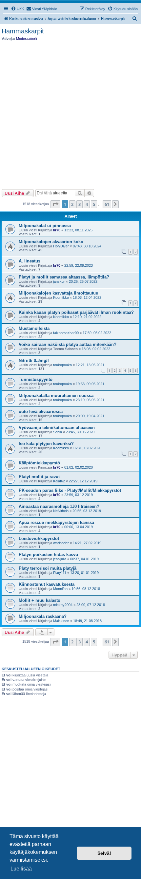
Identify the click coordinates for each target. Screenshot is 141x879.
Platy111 (59, 573)
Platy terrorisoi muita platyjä (47, 568)
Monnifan (60, 589)
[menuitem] (17, 9)
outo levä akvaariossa (41, 411)
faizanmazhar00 (66, 333)
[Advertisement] (70, 113)
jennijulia (59, 559)
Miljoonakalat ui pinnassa (45, 225)
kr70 (56, 230)
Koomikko (61, 297)
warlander (61, 543)
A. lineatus (29, 261)
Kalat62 (59, 481)
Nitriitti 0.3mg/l (34, 360)
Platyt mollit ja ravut (39, 476)
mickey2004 (62, 605)
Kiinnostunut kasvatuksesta (46, 584)
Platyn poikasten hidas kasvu (48, 554)
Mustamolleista (34, 328)
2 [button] (72, 204)
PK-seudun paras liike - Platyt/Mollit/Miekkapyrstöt (70, 490)
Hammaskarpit (23, 31)
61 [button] (107, 204)
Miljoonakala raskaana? (43, 616)
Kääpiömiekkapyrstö (39, 462)
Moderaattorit (26, 39)
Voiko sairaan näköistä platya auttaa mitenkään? (67, 344)
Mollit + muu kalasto (39, 600)
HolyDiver (61, 246)
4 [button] (87, 204)
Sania (57, 432)
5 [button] (94, 204)
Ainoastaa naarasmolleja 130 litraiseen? (59, 506)
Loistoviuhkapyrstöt (39, 538)
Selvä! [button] (104, 853)
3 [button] (79, 204)
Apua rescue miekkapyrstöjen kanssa (56, 522)
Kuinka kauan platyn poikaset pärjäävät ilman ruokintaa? (76, 312)
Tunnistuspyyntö (35, 379)
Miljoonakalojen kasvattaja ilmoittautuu (58, 293)
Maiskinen (61, 621)
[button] (55, 204)
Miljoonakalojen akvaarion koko (51, 241)
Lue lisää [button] (21, 868)
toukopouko (62, 365)
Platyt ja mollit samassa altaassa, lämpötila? (64, 277)
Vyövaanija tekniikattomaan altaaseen (57, 427)
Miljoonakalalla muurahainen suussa (56, 395)
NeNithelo (61, 511)
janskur (59, 281)
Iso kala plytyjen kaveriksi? (46, 443)
